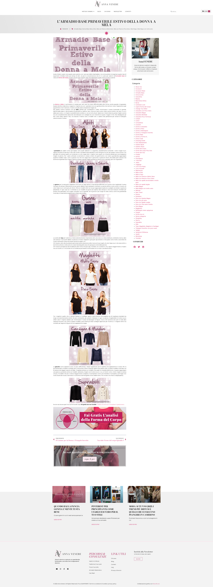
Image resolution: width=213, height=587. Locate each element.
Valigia (138, 230)
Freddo (138, 154)
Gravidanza (139, 158)
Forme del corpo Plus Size (144, 150)
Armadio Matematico (95, 570)
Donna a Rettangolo (142, 130)
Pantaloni (138, 196)
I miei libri (139, 160)
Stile (137, 224)
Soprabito (139, 222)
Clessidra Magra (141, 113)
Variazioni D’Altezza (142, 232)
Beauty (138, 99)
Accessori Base (140, 91)
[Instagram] (60, 569)
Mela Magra (134, 29)
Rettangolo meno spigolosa (144, 210)
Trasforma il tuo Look (95, 564)
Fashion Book (140, 144)
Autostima (139, 97)
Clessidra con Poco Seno (143, 111)
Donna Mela (85, 29)
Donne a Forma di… (142, 136)
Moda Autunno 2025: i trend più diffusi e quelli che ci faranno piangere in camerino (142, 510)
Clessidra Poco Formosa (143, 117)
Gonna (138, 156)
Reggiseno (139, 208)
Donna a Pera (140, 128)
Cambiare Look (140, 105)
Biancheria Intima (141, 101)
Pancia (138, 194)
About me (139, 87)
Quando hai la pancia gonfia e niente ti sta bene (67, 509)
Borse (137, 103)
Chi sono (107, 11)
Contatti (128, 11)
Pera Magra (139, 206)
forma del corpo (63, 77)
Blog (99, 11)
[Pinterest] (68, 569)
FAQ (112, 567)
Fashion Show (140, 146)
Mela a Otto (93, 29)
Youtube (138, 238)
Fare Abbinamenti (141, 142)
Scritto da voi (140, 214)
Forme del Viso (140, 152)
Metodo (138, 190)
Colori (137, 120)
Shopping (139, 218)
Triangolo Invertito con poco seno (146, 228)
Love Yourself (140, 168)
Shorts (138, 220)
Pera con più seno (141, 200)
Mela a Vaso (139, 174)
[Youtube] (57, 569)
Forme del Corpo (141, 148)
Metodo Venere (87, 11)
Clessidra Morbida (141, 115)
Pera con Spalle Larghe (143, 202)
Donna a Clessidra (141, 126)
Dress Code (139, 138)
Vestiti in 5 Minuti (94, 561)
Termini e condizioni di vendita (98, 584)
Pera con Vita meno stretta (144, 204)
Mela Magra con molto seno (145, 29)
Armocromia (139, 95)
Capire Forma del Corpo (143, 107)
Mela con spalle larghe (143, 184)
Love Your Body (141, 166)
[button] (134, 247)
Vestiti (137, 234)
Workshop (139, 236)
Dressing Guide (140, 140)
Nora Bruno (156, 584)
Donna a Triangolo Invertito (144, 132)
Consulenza (139, 122)
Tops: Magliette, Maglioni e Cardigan (147, 226)
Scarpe (138, 212)
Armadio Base (78, 29)
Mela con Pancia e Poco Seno (122, 29)
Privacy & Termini (116, 570)
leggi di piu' (58, 519)
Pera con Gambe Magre (143, 198)
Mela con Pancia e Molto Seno (105, 29)
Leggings (138, 164)
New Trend (139, 192)
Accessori (139, 89)
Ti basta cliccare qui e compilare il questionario (110, 404)
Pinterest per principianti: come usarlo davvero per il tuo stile (105, 510)
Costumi (138, 124)
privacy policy (112, 584)
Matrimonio (139, 170)
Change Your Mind (141, 109)
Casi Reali (92, 573)
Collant (138, 119)
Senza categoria (141, 216)
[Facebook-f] (64, 569)
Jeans (137, 162)
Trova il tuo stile (93, 567)
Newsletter (118, 11)
